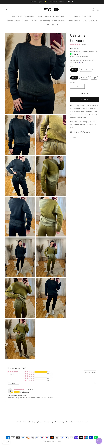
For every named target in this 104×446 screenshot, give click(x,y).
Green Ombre (85, 70)
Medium (84, 78)
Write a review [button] (90, 372)
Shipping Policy (37, 422)
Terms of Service (82, 422)
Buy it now (84, 99)
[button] (7, 9)
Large (94, 78)
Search (19, 422)
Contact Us (26, 422)
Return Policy (48, 422)
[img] (19, 390)
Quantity (72, 82)
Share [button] (74, 137)
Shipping (72, 56)
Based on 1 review (14, 374)
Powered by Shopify (56, 441)
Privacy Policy (70, 422)
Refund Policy (59, 422)
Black (74, 70)
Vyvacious (49, 441)
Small (74, 78)
